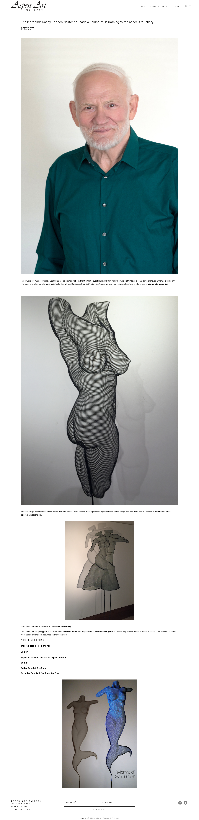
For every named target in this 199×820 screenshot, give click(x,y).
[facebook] (185, 803)
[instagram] (180, 803)
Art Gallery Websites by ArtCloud (106, 818)
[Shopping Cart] (190, 6)
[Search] (186, 6)
